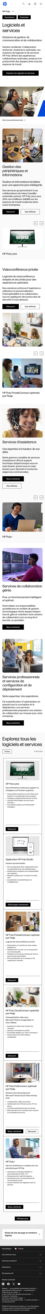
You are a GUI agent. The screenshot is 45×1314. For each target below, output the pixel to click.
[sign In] (35, 4)
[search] (24, 4)
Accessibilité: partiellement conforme (23, 1288)
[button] (35, 223)
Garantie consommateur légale (12, 1298)
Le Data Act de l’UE (8, 1302)
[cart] (29, 4)
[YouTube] (19, 1284)
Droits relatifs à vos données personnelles (16, 1294)
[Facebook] (8, 1284)
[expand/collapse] (25, 120)
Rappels (5, 1288)
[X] (13, 1284)
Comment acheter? (9, 1261)
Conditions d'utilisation (10, 1296)
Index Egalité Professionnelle (12, 1290)
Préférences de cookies (10, 1292)
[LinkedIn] (3, 1284)
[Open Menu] (41, 4)
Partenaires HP (7, 1273)
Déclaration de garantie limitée (12, 1300)
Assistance (6, 1267)
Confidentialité (29, 1290)
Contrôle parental (31, 1300)
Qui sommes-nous (9, 1255)
